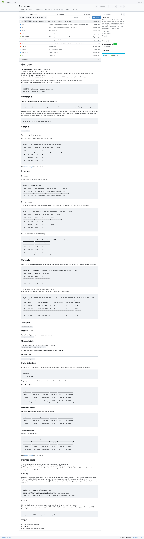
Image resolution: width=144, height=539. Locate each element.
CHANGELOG (25, 37)
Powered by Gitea (6, 537)
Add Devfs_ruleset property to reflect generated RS (63, 27)
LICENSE (24, 46)
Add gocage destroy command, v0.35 (59, 37)
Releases (105, 41)
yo (22, 6)
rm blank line (52, 33)
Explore (9, 2)
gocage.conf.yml (26, 43)
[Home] (3, 2)
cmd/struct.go (28, 167)
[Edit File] (98, 59)
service (23, 30)
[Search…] (124, 14)
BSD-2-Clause (108, 34)
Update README (53, 52)
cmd (23, 24)
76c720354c (27, 21)
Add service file (53, 30)
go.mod (24, 40)
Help (15, 2)
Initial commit (52, 46)
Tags (88, 14)
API (141, 537)
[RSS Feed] (96, 6)
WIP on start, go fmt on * (56, 49)
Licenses (135, 537)
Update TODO (53, 55)
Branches (60, 14)
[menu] (122, 537)
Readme (106, 31)
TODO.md (24, 55)
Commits (33, 14)
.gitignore (24, 33)
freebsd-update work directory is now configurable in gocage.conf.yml (51, 21)
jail (22, 27)
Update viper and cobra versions (58, 40)
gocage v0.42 (108, 44)
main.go (24, 49)
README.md (25, 52)
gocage (27, 6)
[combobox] (81, 17)
